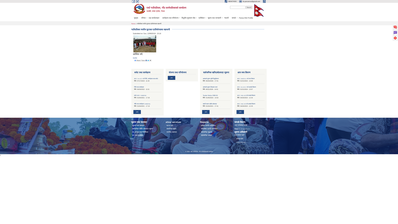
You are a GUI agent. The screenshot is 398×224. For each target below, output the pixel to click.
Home (133, 23)
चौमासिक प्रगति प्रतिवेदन (209, 129)
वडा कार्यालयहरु (154, 18)
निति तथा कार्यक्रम (139, 87)
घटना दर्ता (170, 126)
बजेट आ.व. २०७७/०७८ (140, 95)
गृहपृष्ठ (136, 18)
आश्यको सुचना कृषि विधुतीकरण (211, 78)
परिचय (143, 18)
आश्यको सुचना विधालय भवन (210, 87)
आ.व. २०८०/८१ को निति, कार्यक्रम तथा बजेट (146, 78)
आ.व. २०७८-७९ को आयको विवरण (246, 104)
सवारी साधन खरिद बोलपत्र (210, 104)
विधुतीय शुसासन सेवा (188, 18)
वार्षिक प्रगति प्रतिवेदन (208, 126)
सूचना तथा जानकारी (214, 18)
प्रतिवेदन (201, 18)
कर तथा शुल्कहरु (137, 135)
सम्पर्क (234, 18)
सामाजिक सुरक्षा (171, 129)
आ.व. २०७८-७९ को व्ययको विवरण (246, 95)
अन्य (137, 112)
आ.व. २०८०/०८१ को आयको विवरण (246, 87)
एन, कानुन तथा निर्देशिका (140, 132)
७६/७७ (135, 58)
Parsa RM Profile (246, 18)
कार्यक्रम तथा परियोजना (170, 18)
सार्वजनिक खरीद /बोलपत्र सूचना (142, 129)
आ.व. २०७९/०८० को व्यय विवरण (246, 78)
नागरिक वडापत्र (172, 132)
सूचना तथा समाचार (138, 126)
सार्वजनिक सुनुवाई (206, 132)
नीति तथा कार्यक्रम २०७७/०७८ (142, 104)
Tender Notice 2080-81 (210, 95)
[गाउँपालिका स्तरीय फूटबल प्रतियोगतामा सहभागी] (144, 44)
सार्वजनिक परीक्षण (206, 135)
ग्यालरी (226, 18)
